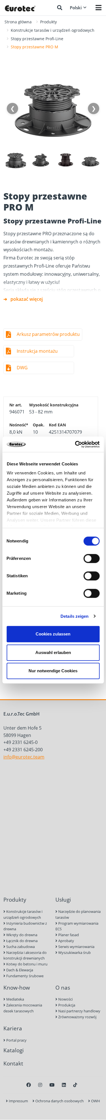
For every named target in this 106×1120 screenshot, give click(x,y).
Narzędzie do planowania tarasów (78, 914)
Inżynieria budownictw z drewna (25, 926)
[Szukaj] (59, 7)
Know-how (16, 987)
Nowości (65, 999)
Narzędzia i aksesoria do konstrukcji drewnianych (25, 955)
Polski (76, 7)
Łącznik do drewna (21, 940)
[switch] (91, 558)
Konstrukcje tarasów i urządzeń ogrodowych (52, 30)
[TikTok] (75, 1085)
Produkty (48, 21)
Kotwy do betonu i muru (26, 964)
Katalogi (13, 1050)
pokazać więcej (26, 299)
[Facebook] (28, 1085)
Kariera (12, 1028)
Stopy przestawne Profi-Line (37, 38)
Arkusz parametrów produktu (48, 334)
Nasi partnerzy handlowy (78, 1010)
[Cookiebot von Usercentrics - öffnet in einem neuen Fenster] (75, 444)
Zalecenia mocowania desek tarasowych (22, 1008)
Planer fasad (68, 934)
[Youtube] (52, 1085)
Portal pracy (16, 1040)
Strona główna (18, 21)
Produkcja (66, 1005)
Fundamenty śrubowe (24, 975)
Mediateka (14, 999)
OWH (95, 1100)
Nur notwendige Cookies (53, 670)
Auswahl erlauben (53, 652)
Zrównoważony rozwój (76, 1016)
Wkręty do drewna (21, 934)
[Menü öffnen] (98, 7)
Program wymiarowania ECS (76, 926)
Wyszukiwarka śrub (74, 952)
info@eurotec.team (23, 757)
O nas (62, 987)
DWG (22, 368)
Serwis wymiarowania (75, 946)
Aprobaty (65, 940)
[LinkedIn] (64, 1085)
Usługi (63, 899)
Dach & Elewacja (19, 969)
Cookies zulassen (53, 634)
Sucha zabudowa (20, 946)
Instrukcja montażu (37, 351)
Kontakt (13, 1063)
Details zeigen (74, 616)
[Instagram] (40, 1085)
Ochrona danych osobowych (59, 1100)
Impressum (18, 1100)
